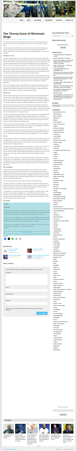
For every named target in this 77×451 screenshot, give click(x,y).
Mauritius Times (12, 449)
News (28, 20)
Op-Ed (55, 271)
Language (56, 241)
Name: (8, 287)
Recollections (56, 295)
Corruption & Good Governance (61, 150)
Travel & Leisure (57, 339)
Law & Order (56, 245)
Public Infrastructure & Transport (62, 289)
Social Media (56, 309)
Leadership (56, 247)
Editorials (37, 20)
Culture (55, 156)
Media (55, 259)
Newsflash (56, 265)
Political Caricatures (58, 279)
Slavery (55, 307)
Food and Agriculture (59, 210)
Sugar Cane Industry (58, 323)
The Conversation (58, 329)
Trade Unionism (57, 337)
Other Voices (56, 275)
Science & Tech (57, 303)
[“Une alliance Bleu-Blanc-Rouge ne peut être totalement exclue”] (56, 429)
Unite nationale (57, 343)
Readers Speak (57, 293)
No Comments (32, 39)
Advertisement (57, 114)
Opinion (55, 273)
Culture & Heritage (58, 160)
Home (21, 20)
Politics (55, 281)
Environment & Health (59, 198)
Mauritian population (59, 255)
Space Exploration (58, 315)
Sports (55, 319)
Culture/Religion (57, 162)
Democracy (56, 166)
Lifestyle (55, 249)
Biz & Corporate (57, 122)
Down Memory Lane (58, 174)
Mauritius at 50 (57, 257)
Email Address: (10, 294)
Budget (55, 126)
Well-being (56, 345)
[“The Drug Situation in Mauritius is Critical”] (8, 429)
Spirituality (56, 317)
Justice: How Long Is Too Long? (61, 58)
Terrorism (56, 327)
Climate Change (57, 142)
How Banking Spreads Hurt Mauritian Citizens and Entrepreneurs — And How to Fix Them (63, 79)
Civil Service (56, 138)
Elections (55, 186)
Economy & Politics (58, 180)
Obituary (55, 267)
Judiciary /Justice (57, 235)
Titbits (55, 335)
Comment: (9, 272)
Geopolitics (56, 214)
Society (55, 311)
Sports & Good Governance (60, 321)
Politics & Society (58, 283)
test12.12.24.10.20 (69, 449)
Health (55, 222)
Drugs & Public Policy (58, 176)
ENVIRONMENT (57, 194)
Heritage (55, 225)
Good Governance (58, 216)
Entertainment (57, 192)
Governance (56, 218)
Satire (55, 301)
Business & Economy (58, 128)
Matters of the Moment (59, 253)
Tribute (55, 341)
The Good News (57, 331)
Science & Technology (59, 305)
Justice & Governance (59, 239)
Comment (56, 144)
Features (59, 20)
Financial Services (58, 206)
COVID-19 (56, 154)
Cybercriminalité (57, 164)
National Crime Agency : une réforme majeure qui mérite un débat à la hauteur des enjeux (63, 62)
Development (57, 168)
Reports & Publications (59, 297)
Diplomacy (56, 172)
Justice (55, 237)
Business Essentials (58, 130)
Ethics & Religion (57, 200)
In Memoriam (57, 229)
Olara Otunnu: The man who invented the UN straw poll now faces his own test (63, 74)
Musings (55, 261)
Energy (55, 190)
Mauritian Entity (57, 92)
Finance (55, 204)
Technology (56, 325)
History (55, 227)
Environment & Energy (59, 196)
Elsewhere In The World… (60, 188)
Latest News (24, 39)
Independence (57, 231)
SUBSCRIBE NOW (26, 232)
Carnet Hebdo (57, 136)
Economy (20, 39)
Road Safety (56, 299)
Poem (54, 277)
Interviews (48, 20)
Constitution (56, 146)
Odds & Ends (56, 269)
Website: (8, 300)
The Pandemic (57, 333)
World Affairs (56, 349)
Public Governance (58, 285)
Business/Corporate (58, 132)
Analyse (55, 120)
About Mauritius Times (59, 112)
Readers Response (58, 291)
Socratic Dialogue (58, 313)
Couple (55, 152)
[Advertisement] (29, 26)
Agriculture (56, 118)
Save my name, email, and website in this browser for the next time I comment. (24, 309)
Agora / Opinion (57, 116)
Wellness (55, 347)
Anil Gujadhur (6, 39)
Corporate (56, 148)
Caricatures (56, 134)
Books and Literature (59, 124)
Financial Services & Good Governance (63, 208)
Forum (55, 212)
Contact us (69, 20)
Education (56, 184)
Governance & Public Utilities (61, 220)
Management (57, 251)
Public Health (56, 287)
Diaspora (55, 170)
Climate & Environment (59, 140)
